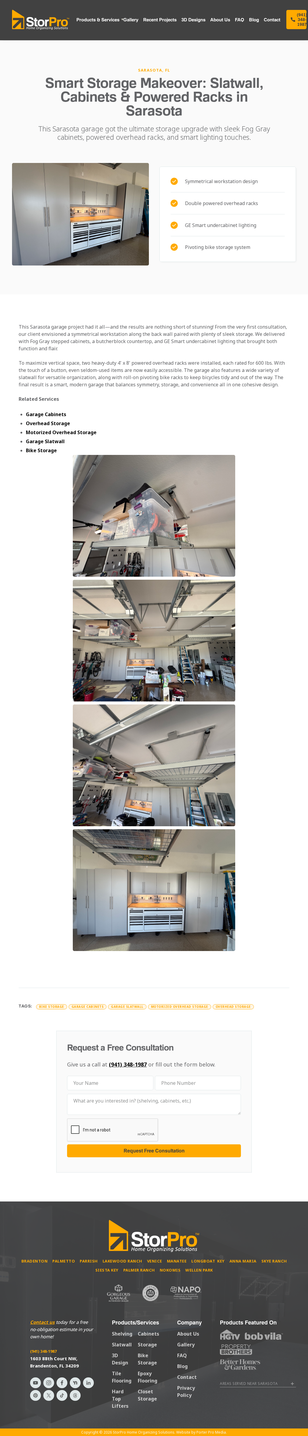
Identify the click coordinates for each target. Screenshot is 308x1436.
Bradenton (34, 1261)
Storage (147, 1344)
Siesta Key (107, 1270)
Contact (272, 19)
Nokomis (170, 1270)
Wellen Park (199, 1270)
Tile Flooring (121, 1377)
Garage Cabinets (46, 414)
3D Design (120, 1359)
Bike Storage (41, 450)
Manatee (177, 1261)
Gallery (130, 19)
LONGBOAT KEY (208, 1261)
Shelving (122, 1333)
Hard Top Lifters (120, 1398)
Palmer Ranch (139, 1270)
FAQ (239, 19)
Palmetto (63, 1261)
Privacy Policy (186, 1391)
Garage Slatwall (45, 441)
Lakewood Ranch (122, 1261)
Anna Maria (243, 1261)
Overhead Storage (48, 423)
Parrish (89, 1261)
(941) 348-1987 (128, 1064)
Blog (254, 19)
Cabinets (148, 1333)
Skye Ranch (274, 1261)
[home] (40, 19)
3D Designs (193, 19)
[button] (97, 19)
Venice (154, 1261)
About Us (220, 19)
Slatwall (122, 1344)
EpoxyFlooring (147, 1377)
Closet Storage (147, 1395)
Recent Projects (160, 19)
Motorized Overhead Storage (61, 432)
